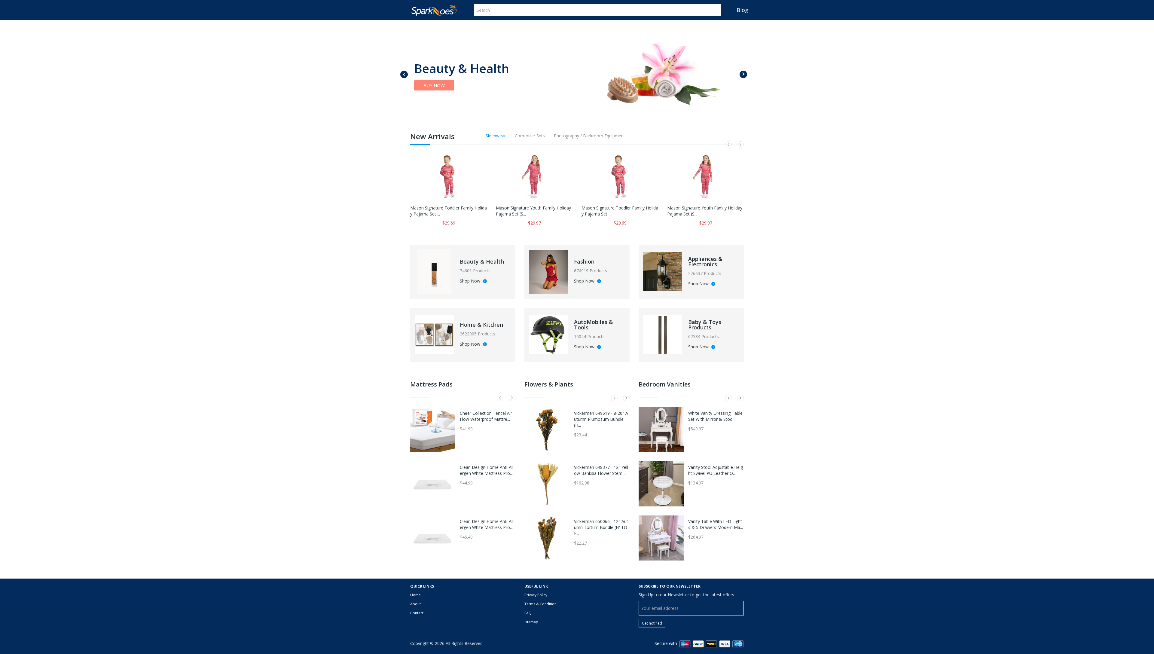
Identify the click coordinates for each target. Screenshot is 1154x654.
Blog (742, 10)
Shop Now (470, 281)
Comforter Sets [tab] (530, 136)
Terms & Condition (540, 604)
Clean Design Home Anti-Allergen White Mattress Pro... (486, 470)
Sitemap (531, 622)
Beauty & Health (482, 261)
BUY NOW (434, 85)
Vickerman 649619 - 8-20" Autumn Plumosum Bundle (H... (601, 419)
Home (415, 594)
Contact (416, 613)
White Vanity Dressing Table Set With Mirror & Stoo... (715, 416)
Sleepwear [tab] (496, 136)
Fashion (584, 261)
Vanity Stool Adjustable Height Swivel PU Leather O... (715, 470)
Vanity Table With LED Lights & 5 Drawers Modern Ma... (715, 524)
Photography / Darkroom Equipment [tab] (589, 136)
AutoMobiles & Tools (593, 324)
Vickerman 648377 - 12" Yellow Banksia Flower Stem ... (601, 470)
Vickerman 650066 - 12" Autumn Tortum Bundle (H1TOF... (601, 527)
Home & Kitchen (481, 324)
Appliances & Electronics (705, 261)
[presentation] (404, 74)
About (415, 604)
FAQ (528, 613)
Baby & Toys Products (704, 324)
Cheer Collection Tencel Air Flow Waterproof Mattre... (486, 416)
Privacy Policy (535, 594)
